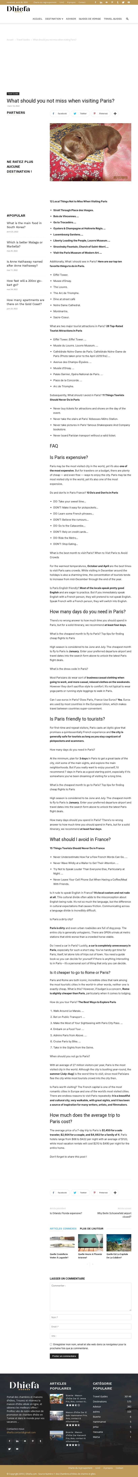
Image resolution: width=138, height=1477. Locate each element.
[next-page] (93, 1264)
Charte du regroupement (44, 2)
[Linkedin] (101, 2)
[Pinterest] (112, 2)
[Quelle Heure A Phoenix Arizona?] (90, 1242)
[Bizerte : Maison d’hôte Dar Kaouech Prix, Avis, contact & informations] (56, 1435)
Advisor (71, 19)
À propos (71, 2)
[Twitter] (123, 2)
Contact (82, 2)
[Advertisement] (69, 30)
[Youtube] (128, 2)
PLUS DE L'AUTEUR (91, 1228)
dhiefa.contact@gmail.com (21, 1432)
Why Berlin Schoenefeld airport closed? (114, 1215)
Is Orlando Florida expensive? (66, 1213)
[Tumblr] (117, 2)
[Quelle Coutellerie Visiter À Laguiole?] (62, 1242)
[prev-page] (87, 1264)
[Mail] (106, 2)
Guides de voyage (90, 19)
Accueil (37, 19)
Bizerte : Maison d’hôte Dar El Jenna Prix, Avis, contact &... (76, 1398)
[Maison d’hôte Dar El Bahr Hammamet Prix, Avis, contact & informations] (56, 1415)
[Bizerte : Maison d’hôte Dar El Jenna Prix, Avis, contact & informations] (56, 1398)
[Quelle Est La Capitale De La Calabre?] (119, 1242)
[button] (127, 19)
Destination (53, 19)
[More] (115, 113)
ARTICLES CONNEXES (63, 1228)
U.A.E (62, 2)
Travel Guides (113, 19)
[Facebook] (95, 2)
